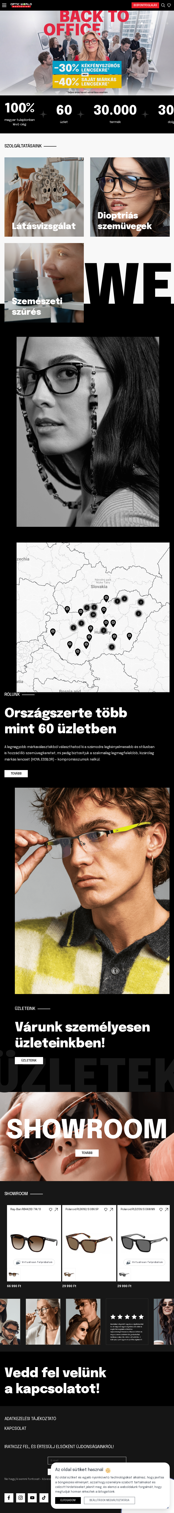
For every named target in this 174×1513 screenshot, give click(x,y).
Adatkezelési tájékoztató (30, 1419)
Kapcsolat (15, 1428)
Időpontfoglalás (145, 5)
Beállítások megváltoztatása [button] (109, 1500)
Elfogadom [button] (68, 1500)
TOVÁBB (16, 773)
